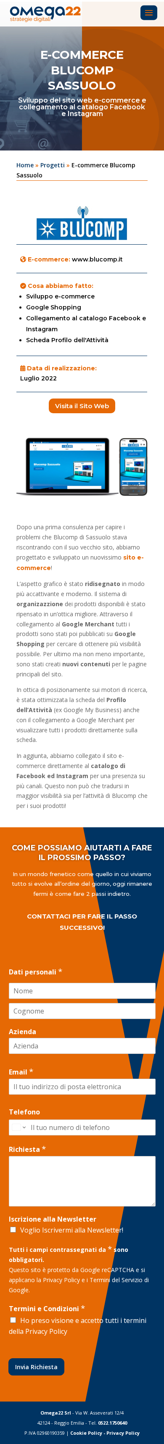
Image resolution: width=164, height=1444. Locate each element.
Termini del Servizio (116, 1280)
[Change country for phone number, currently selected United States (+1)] (18, 1127)
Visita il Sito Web (82, 406)
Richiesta (27, 1149)
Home (25, 165)
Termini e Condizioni (47, 1308)
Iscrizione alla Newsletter (52, 1219)
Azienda (22, 1031)
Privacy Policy (61, 1280)
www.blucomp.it (97, 259)
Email (21, 1072)
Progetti (52, 165)
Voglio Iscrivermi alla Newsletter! (71, 1230)
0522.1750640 (112, 1423)
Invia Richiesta (36, 1367)
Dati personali (35, 971)
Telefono (24, 1112)
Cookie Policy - (88, 1433)
